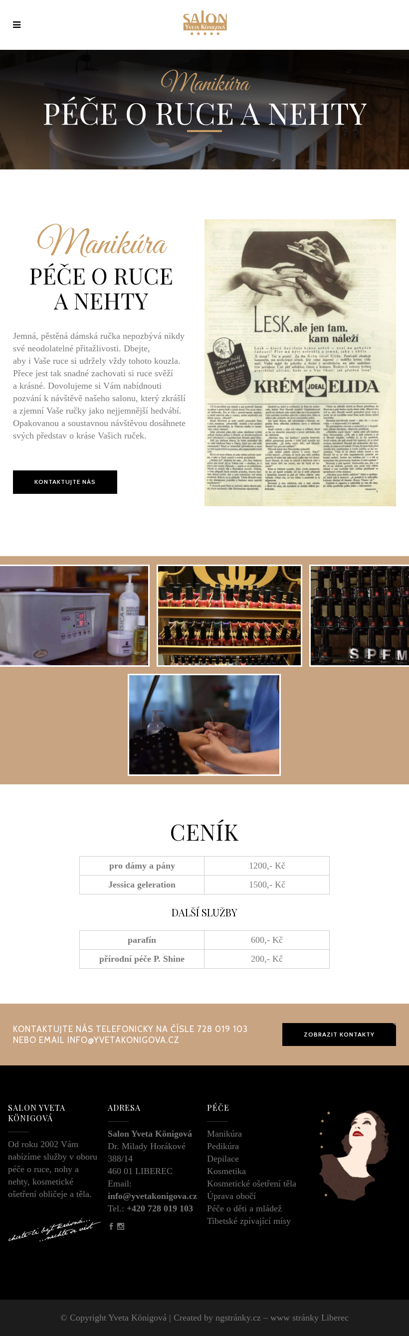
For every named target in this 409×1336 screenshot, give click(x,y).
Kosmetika (226, 1171)
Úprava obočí (231, 1196)
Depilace (223, 1159)
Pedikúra (223, 1146)
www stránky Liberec (309, 1318)
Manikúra (224, 1134)
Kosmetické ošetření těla (251, 1183)
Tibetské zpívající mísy (249, 1221)
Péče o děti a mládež (244, 1208)
